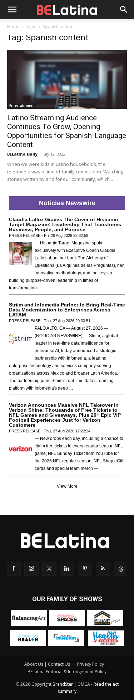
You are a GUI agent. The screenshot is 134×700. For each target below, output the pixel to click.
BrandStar (63, 684)
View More (67, 486)
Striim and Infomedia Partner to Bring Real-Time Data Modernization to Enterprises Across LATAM (67, 310)
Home (13, 27)
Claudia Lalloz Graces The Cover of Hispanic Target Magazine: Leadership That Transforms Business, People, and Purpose (65, 224)
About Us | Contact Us (47, 664)
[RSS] (103, 569)
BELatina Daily (22, 154)
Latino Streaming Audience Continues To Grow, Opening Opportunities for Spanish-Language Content (66, 131)
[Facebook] (13, 569)
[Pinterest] (85, 569)
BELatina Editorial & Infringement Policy (67, 672)
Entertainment (22, 105)
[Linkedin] (67, 569)
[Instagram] (31, 569)
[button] (12, 9)
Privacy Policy (90, 664)
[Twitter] (49, 569)
